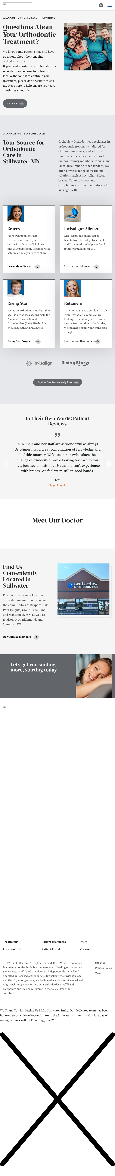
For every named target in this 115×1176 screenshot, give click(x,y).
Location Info (12, 949)
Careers (85, 949)
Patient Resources (54, 942)
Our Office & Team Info (17, 637)
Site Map (100, 962)
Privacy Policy (103, 968)
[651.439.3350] (101, 5)
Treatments (10, 942)
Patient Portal (51, 949)
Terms (99, 973)
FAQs (83, 942)
